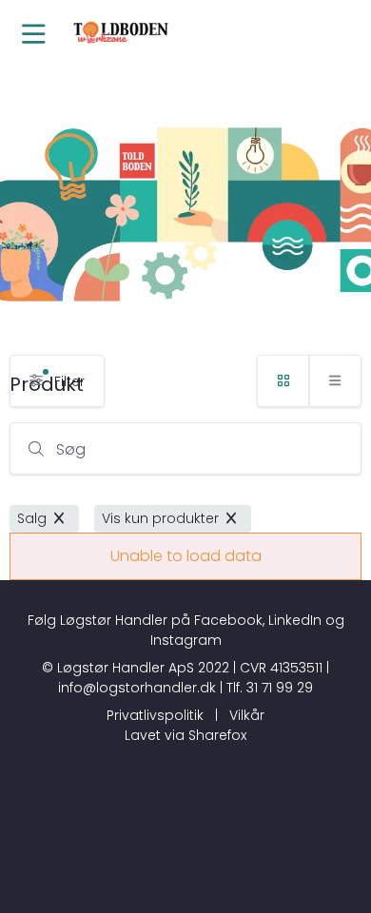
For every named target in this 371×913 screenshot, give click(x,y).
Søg (71, 449)
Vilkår (246, 715)
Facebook (228, 620)
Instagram (186, 640)
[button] (33, 35)
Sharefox (217, 735)
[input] (185, 448)
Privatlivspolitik (155, 715)
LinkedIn (295, 620)
